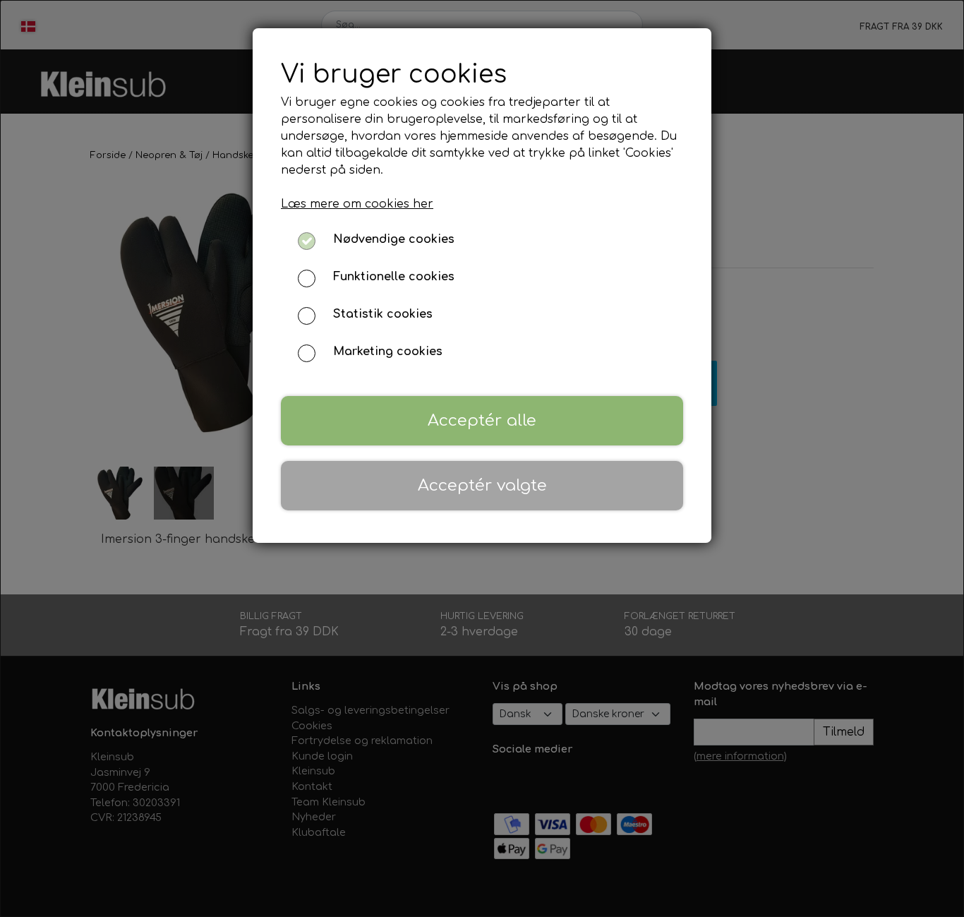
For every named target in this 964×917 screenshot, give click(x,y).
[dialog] (482, 458)
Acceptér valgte (482, 485)
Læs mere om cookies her (357, 204)
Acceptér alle (482, 420)
